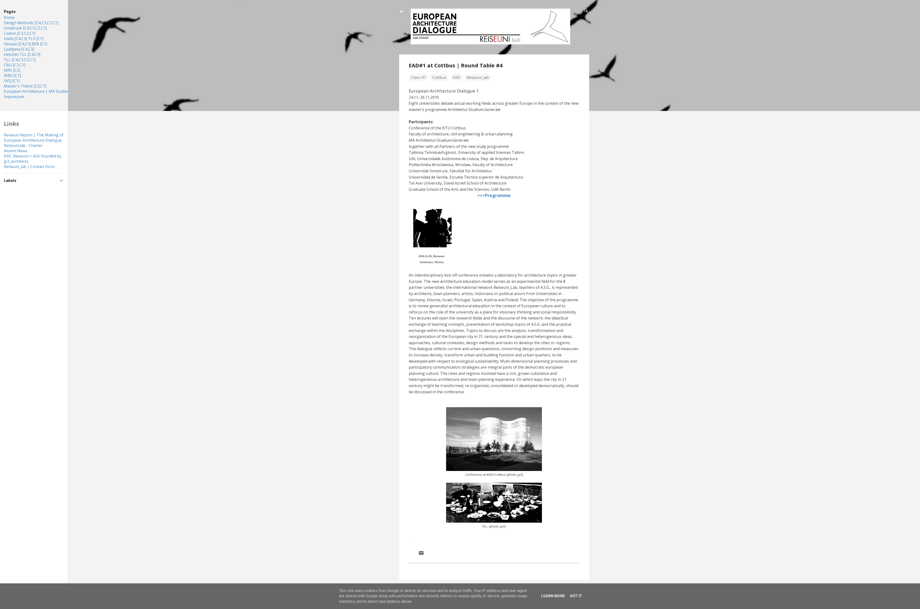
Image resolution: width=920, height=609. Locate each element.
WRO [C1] (12, 75)
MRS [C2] (12, 70)
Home (9, 17)
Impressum (14, 96)
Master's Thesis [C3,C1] (25, 86)
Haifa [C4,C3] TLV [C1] (23, 38)
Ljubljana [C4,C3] (19, 49)
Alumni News (15, 150)
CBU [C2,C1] (14, 65)
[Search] (586, 11)
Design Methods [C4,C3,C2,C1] (31, 22)
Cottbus (439, 77)
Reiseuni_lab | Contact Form (29, 166)
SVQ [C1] (11, 80)
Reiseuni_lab (477, 77)
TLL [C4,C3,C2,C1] (19, 59)
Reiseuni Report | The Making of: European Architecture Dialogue (34, 137)
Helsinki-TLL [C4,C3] (22, 54)
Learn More (553, 596)
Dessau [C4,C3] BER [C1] (25, 43)
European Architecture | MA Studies (36, 91)
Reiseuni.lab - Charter (23, 145)
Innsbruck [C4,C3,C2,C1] (25, 28)
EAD (456, 77)
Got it (576, 596)
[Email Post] (421, 554)
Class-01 (418, 77)
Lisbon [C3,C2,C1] (19, 33)
